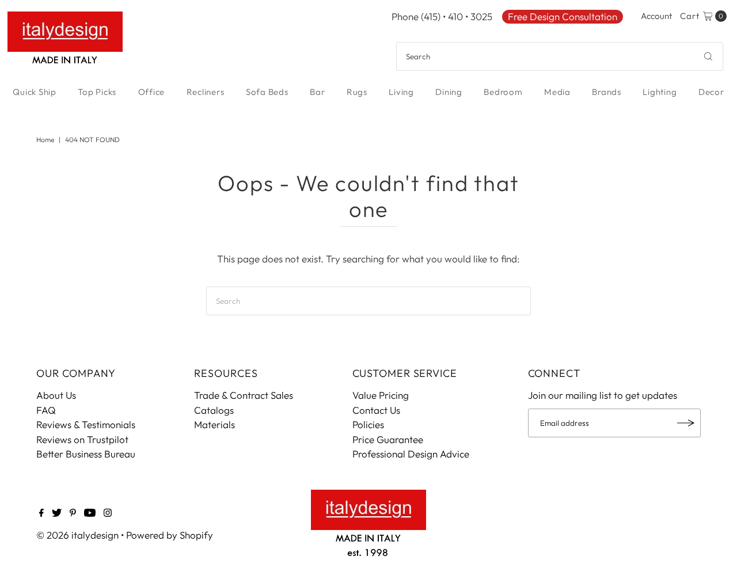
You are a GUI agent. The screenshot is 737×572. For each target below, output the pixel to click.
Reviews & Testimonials (85, 424)
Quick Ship (34, 91)
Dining (448, 91)
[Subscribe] (686, 423)
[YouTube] (90, 513)
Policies (368, 424)
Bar (317, 91)
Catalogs (214, 410)
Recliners (206, 91)
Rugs (357, 91)
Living (401, 91)
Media (557, 91)
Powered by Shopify (169, 535)
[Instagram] (108, 513)
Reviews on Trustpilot (82, 439)
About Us (56, 395)
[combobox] (559, 56)
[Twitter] (57, 513)
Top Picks (97, 91)
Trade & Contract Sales (243, 395)
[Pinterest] (73, 513)
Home (45, 139)
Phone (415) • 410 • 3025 (442, 16)
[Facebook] (41, 513)
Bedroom (503, 91)
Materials (214, 424)
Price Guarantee (387, 439)
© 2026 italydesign (77, 535)
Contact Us (376, 410)
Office (151, 91)
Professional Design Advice (410, 454)
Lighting (660, 91)
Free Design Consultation (562, 16)
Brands (606, 91)
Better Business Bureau (85, 454)
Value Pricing (380, 395)
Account (656, 15)
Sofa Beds (267, 91)
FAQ (46, 410)
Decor (711, 91)
